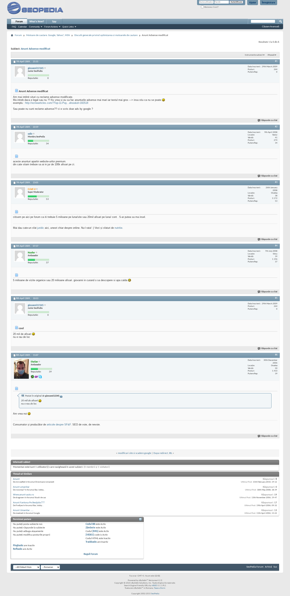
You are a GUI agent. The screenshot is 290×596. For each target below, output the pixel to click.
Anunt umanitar (21, 487)
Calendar (22, 27)
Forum (19, 21)
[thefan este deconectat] (21, 369)
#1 (276, 61)
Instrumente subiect (254, 55)
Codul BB (90, 524)
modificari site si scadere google (134, 453)
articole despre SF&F (59, 424)
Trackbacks (91, 542)
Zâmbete (90, 527)
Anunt (16, 479)
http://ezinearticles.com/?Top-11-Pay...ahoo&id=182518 (56, 102)
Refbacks (17, 549)
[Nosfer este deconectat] (20, 256)
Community (34, 27)
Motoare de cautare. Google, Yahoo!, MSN (48, 35)
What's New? (36, 21)
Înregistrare (268, 2)
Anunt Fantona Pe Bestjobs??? (29, 502)
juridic (40, 227)
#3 (276, 182)
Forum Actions (51, 27)
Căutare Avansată (270, 26)
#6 (276, 355)
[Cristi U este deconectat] (20, 192)
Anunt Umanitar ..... (23, 510)
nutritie (118, 227)
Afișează (271, 55)
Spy (54, 21)
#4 (276, 246)
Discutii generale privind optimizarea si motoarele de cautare (106, 35)
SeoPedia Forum (254, 567)
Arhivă (268, 567)
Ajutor (252, 2)
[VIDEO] (90, 535)
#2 (276, 127)
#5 (276, 298)
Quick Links (68, 27)
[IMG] (95, 531)
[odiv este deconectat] (20, 137)
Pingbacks (18, 545)
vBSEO (154, 586)
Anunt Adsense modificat (35, 48)
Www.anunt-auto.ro (23, 494)
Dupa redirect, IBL (162, 453)
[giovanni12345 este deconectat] (20, 71)
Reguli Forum (91, 554)
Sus (275, 567)
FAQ (14, 27)
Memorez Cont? (211, 7)
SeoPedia (155, 594)
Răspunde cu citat (269, 120)
